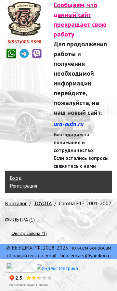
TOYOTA (43, 203)
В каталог (16, 203)
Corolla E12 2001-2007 (85, 203)
